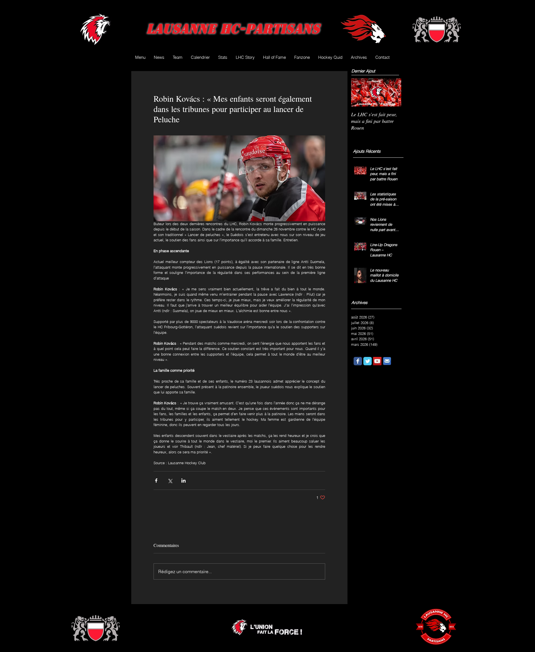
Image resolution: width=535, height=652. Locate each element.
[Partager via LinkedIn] (183, 480)
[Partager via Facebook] (156, 480)
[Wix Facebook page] (358, 361)
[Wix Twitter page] (367, 361)
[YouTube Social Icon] (377, 361)
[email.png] (387, 361)
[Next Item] (392, 92)
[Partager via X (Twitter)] (169, 480)
